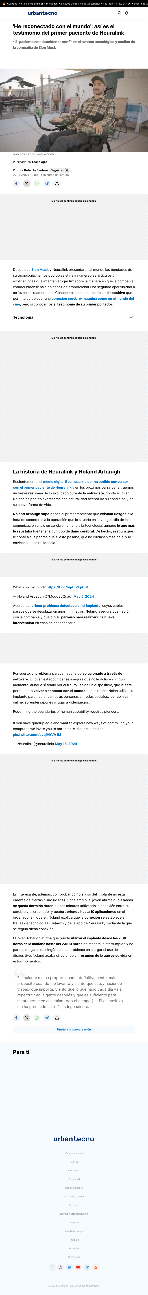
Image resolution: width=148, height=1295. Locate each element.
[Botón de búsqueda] (119, 13)
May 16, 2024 (66, 744)
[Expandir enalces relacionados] (131, 317)
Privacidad (52, 3)
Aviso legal (74, 1170)
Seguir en (57, 170)
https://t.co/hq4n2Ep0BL (68, 587)
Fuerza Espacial (91, 3)
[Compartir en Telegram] (47, 183)
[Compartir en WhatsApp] (36, 183)
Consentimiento (74, 1187)
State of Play (123, 3)
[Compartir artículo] (57, 183)
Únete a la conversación (74, 1029)
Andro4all (74, 1222)
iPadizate (74, 1239)
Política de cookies (74, 1196)
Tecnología (39, 162)
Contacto (74, 1205)
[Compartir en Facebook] (16, 183)
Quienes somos (74, 1153)
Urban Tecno (42, 13)
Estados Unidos (70, 3)
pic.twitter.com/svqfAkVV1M (37, 735)
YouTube (108, 3)
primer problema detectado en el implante (65, 606)
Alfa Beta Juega (74, 1231)
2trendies (74, 1248)
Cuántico (12, 3)
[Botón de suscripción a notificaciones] (126, 13)
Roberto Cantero (36, 170)
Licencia (74, 1161)
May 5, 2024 (83, 596)
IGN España (74, 1257)
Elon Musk (40, 270)
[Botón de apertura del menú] (21, 13)
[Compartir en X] (26, 183)
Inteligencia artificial (32, 3)
